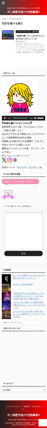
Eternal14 (22, 167)
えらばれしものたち (23, 44)
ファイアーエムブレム (26, 48)
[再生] (5, 118)
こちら (13, 155)
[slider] (40, 118)
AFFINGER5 (31, 425)
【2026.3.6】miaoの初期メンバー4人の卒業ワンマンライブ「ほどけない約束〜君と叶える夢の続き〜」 (28, 296)
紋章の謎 (39, 52)
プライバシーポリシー (13, 406)
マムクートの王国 (30, 50)
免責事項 (26, 406)
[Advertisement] (23, 356)
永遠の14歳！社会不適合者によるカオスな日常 (23, 420)
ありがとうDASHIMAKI (23, 284)
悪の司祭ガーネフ (29, 52)
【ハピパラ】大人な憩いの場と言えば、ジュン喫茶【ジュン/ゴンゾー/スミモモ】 (29, 314)
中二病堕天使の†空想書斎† (23, 11)
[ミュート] (35, 118)
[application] (23, 118)
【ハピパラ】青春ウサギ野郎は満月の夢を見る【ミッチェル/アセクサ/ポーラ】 (29, 305)
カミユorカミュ (36, 44)
